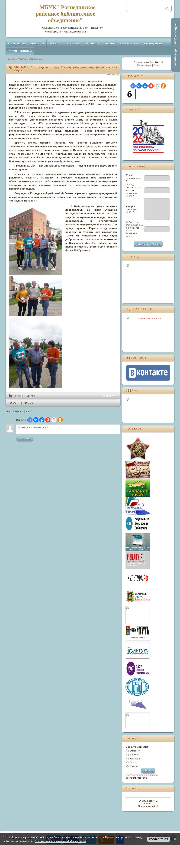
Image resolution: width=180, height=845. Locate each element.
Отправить (24, 438)
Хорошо (134, 754)
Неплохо (135, 758)
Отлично (135, 750)
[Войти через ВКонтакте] (35, 419)
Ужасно (134, 766)
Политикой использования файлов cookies (60, 841)
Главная (10, 58)
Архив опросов (149, 775)
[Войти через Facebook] (41, 419)
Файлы (22, 58)
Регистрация (144, 65)
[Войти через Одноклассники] (60, 419)
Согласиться (158, 839)
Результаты (132, 775)
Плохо (133, 762)
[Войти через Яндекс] (47, 419)
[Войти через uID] (30, 419)
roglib (32, 395)
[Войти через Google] (54, 420)
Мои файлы (35, 58)
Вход (156, 65)
